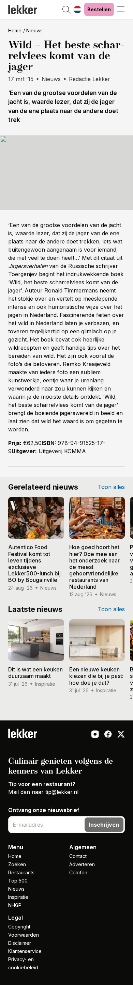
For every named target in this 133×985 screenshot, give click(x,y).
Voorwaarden (23, 935)
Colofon (78, 872)
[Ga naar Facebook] (108, 734)
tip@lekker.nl (61, 792)
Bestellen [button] (99, 9)
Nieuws (34, 30)
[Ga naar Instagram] (95, 734)
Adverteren (82, 864)
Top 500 (18, 881)
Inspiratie (18, 897)
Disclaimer (19, 943)
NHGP (14, 905)
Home (14, 30)
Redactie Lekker (89, 79)
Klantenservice (25, 951)
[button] (66, 10)
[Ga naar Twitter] (121, 734)
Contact (78, 856)
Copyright (19, 927)
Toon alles (111, 486)
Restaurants (21, 872)
